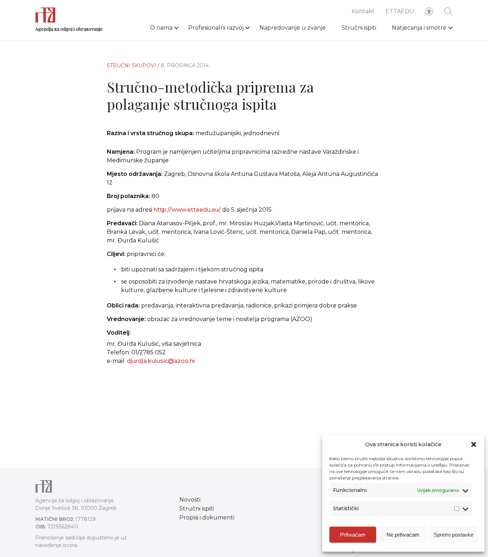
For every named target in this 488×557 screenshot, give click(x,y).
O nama (161, 27)
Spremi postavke (453, 535)
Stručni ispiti (359, 27)
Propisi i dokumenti (206, 517)
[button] (473, 444)
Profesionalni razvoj (216, 27)
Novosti (189, 499)
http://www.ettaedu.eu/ (187, 209)
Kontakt (363, 11)
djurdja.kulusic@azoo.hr (161, 361)
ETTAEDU (399, 11)
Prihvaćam (352, 535)
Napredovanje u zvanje (292, 27)
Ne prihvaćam (403, 535)
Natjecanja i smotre (419, 27)
